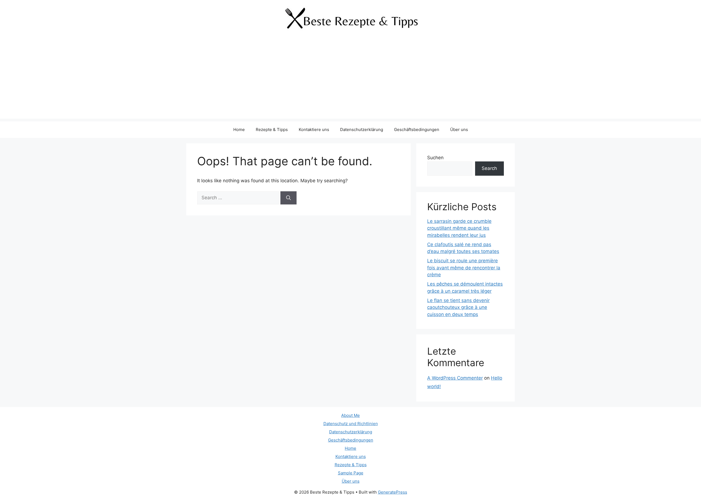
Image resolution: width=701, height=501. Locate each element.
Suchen (435, 157)
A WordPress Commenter (455, 378)
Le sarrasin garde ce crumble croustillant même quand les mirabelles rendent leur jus (459, 228)
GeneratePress (392, 492)
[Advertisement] (350, 80)
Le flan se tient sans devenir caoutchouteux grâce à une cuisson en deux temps (458, 307)
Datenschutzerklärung (361, 129)
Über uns (459, 129)
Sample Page (350, 473)
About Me (350, 415)
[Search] (288, 197)
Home (239, 129)
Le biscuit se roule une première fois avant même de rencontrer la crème (463, 267)
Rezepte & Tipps (272, 129)
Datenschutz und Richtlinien (350, 423)
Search (489, 168)
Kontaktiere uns (314, 129)
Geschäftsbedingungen (416, 129)
